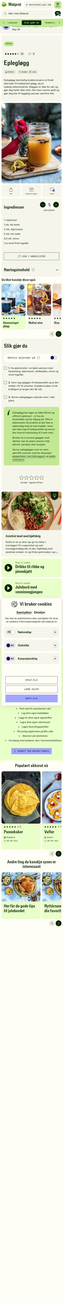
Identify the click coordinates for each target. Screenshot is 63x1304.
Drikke (9, 43)
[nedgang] (43, 205)
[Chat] (57, 13)
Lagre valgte (31, 689)
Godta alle (31, 698)
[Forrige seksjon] (3, 22)
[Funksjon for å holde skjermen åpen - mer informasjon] (38, 357)
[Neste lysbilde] (58, 334)
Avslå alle (31, 680)
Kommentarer (52, 22)
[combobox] (27, 13)
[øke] (56, 205)
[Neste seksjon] (59, 22)
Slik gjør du (31, 22)
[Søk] (5, 13)
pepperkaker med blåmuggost (29, 456)
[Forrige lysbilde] (52, 334)
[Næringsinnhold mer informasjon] (33, 270)
